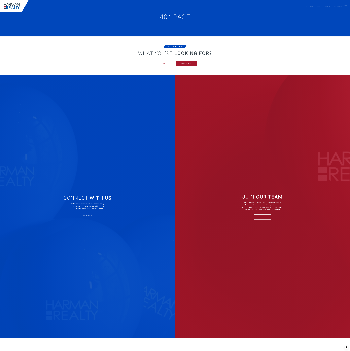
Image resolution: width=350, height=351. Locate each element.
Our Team (309, 6)
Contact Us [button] (87, 215)
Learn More (262, 217)
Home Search (186, 63)
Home (164, 63)
